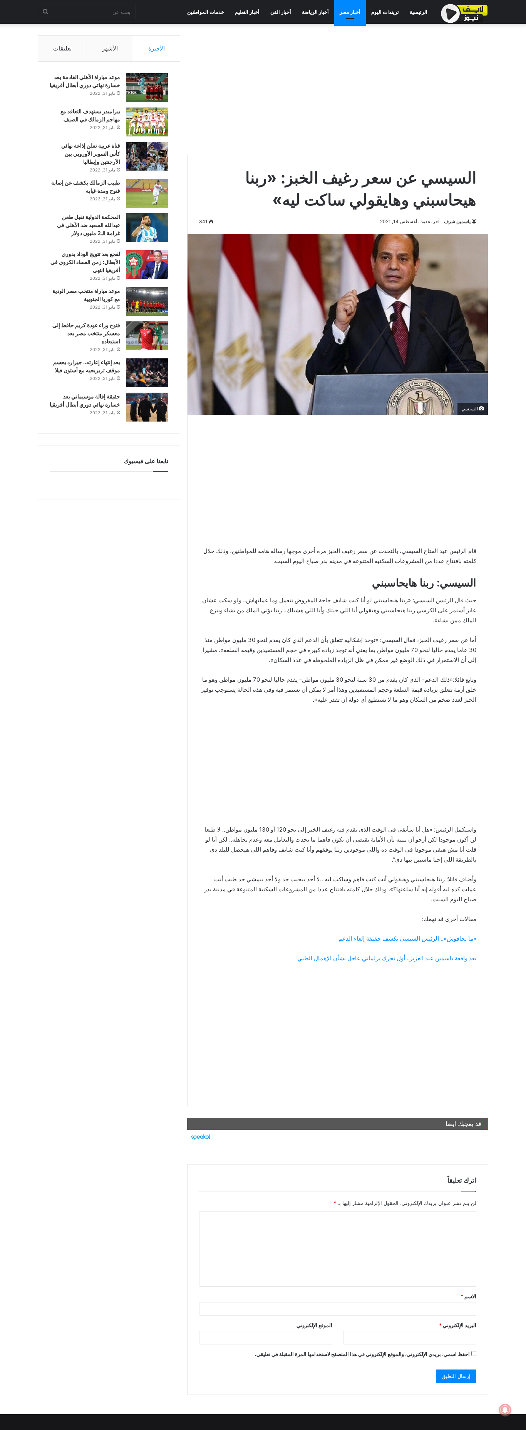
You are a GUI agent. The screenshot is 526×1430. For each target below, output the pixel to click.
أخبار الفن (280, 12)
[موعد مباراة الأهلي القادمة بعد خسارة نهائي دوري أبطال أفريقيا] (147, 87)
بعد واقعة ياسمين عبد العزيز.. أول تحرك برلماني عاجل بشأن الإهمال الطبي (386, 958)
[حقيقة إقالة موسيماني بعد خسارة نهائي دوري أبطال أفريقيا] (147, 407)
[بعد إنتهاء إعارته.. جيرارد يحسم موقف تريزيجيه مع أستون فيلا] (147, 372)
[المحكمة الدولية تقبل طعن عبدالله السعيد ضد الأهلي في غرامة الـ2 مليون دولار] (147, 227)
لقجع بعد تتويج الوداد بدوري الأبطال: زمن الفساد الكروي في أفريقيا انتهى (85, 261)
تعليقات (62, 48)
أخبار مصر (350, 12)
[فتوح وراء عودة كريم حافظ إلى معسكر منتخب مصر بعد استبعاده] (147, 335)
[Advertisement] (337, 89)
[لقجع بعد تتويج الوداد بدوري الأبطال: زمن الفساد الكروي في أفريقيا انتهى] (147, 264)
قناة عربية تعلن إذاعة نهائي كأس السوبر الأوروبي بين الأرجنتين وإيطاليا (90, 153)
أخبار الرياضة (315, 12)
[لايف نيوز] (464, 13)
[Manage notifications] (505, 1410)
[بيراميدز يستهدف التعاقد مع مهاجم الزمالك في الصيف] (147, 122)
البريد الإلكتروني (457, 1325)
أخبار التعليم (247, 12)
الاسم (468, 1296)
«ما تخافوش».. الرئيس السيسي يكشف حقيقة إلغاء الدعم (407, 938)
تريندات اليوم (385, 12)
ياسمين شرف (457, 221)
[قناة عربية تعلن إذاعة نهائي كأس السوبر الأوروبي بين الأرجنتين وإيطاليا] (147, 156)
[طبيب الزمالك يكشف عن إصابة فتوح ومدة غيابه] (147, 193)
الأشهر (110, 48)
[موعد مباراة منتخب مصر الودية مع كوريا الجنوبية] (147, 301)
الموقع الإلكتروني (314, 1325)
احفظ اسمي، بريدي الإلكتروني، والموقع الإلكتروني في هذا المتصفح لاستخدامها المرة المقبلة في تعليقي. (362, 1354)
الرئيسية (418, 12)
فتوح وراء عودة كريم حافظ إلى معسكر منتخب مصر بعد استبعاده (86, 333)
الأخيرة (156, 48)
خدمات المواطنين (205, 12)
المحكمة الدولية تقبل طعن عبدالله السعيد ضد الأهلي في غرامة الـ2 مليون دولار (88, 224)
